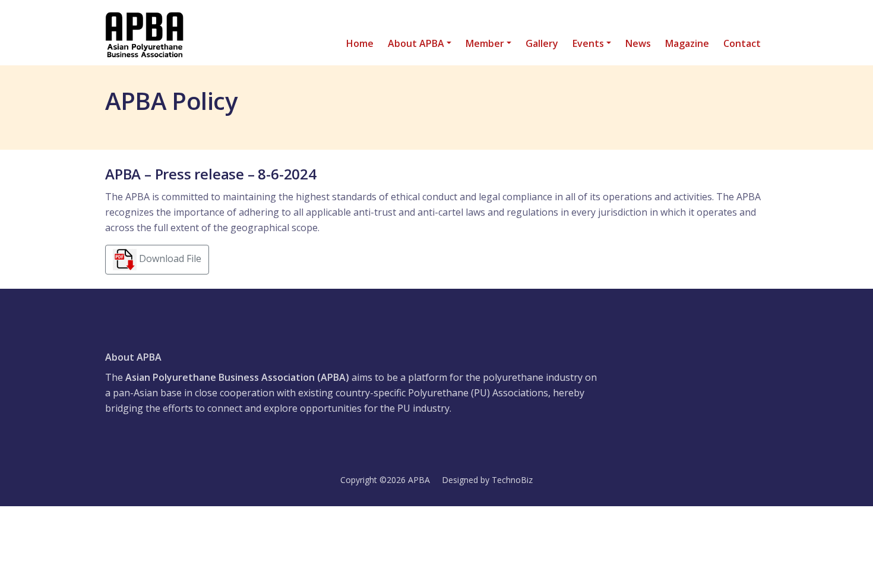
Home (360, 43)
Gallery (542, 43)
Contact (742, 43)
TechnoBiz (512, 479)
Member (485, 43)
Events (588, 43)
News (638, 43)
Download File (169, 258)
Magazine (687, 43)
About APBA (416, 43)
